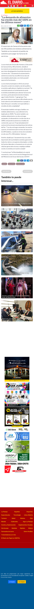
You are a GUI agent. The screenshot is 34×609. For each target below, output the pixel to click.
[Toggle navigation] (32, 5)
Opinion (22, 528)
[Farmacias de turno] (14, 6)
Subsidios (4, 164)
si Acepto (12, 582)
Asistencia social (20, 164)
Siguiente (27, 171)
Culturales (14, 521)
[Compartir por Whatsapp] (18, 26)
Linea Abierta (28, 515)
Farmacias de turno (7, 531)
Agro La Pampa (28, 521)
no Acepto (22, 582)
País (31, 518)
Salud (13, 518)
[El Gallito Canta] (8, 6)
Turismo (4, 518)
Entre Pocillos (28, 531)
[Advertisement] (17, 340)
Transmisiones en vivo (8, 535)
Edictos (22, 518)
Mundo (3, 521)
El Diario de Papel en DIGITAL (10, 538)
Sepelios (17, 511)
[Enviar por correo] (31, 26)
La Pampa (4, 511)
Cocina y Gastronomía (8, 525)
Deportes (30, 511)
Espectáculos (5, 515)
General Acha (11, 164)
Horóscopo (4, 528)
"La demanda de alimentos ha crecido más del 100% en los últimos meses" (16, 20)
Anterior (6, 171)
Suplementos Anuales (25, 525)
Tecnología (17, 515)
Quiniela (14, 528)
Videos (30, 528)
